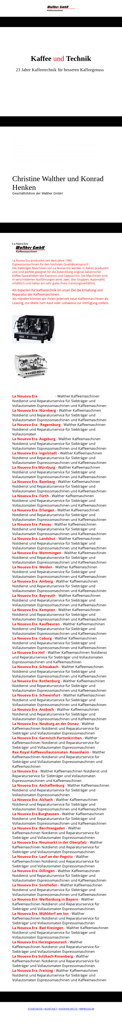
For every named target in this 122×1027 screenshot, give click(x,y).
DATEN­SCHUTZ (68, 1009)
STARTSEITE (35, 1009)
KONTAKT (50, 1009)
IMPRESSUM (86, 1009)
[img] (61, 8)
